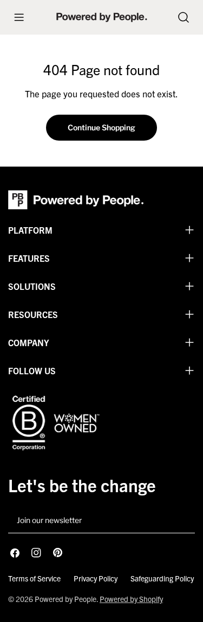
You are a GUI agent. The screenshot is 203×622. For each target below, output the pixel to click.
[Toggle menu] (19, 17)
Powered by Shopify (131, 599)
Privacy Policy (95, 578)
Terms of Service (34, 578)
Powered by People (65, 599)
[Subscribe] (182, 520)
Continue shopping (101, 127)
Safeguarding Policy (162, 578)
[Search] (183, 17)
